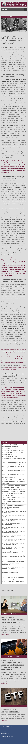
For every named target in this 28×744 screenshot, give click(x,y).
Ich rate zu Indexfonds (11, 712)
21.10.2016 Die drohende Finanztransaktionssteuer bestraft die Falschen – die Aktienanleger (13, 563)
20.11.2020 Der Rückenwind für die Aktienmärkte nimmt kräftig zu (13, 498)
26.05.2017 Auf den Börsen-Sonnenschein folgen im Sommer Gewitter (13, 547)
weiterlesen (4, 683)
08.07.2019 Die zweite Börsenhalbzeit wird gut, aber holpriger (13, 523)
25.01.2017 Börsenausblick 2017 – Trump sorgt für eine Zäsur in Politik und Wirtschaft (13, 555)
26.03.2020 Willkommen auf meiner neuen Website (13, 515)
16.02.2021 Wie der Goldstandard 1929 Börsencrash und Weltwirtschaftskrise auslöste (13, 490)
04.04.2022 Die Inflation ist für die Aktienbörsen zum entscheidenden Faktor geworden (14, 463)
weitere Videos (5, 634)
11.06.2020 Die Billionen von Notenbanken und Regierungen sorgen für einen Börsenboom (13, 507)
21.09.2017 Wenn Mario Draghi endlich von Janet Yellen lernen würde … (13, 543)
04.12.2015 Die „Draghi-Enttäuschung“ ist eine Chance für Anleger (13, 578)
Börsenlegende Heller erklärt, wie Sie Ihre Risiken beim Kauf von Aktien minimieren (12, 666)
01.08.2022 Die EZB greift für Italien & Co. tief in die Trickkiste (13, 453)
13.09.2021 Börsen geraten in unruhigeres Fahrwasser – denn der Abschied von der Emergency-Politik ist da (13, 476)
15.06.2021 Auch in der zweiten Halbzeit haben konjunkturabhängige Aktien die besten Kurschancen (13, 481)
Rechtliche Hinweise (7, 736)
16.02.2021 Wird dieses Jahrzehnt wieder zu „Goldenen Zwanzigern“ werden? (13, 486)
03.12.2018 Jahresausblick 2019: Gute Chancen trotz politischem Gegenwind (14, 531)
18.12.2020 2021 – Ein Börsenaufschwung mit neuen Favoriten (13, 494)
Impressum (5, 731)
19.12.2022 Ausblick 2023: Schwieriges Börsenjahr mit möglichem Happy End (13, 445)
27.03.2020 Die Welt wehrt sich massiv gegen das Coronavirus (14, 511)
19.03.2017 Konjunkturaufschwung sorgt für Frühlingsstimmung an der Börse (13, 551)
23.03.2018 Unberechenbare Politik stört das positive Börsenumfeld (13, 535)
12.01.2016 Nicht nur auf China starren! (12, 575)
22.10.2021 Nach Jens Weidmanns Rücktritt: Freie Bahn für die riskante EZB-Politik (13, 471)
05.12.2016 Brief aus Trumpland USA (12, 559)
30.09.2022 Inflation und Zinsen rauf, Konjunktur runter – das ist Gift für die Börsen (13, 449)
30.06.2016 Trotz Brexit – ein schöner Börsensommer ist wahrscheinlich (13, 571)
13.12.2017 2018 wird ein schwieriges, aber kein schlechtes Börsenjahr (13, 539)
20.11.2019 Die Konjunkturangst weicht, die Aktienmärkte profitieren (13, 519)
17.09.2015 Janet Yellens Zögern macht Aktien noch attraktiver (13, 582)
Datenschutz (5, 733)
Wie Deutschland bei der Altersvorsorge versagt (13, 621)
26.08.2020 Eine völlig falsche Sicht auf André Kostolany (13, 502)
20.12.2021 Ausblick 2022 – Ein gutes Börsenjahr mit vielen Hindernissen (13, 467)
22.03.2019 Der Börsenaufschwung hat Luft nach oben (13, 527)
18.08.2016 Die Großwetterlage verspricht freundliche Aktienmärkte (13, 567)
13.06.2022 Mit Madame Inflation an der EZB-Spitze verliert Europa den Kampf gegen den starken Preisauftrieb (13, 458)
